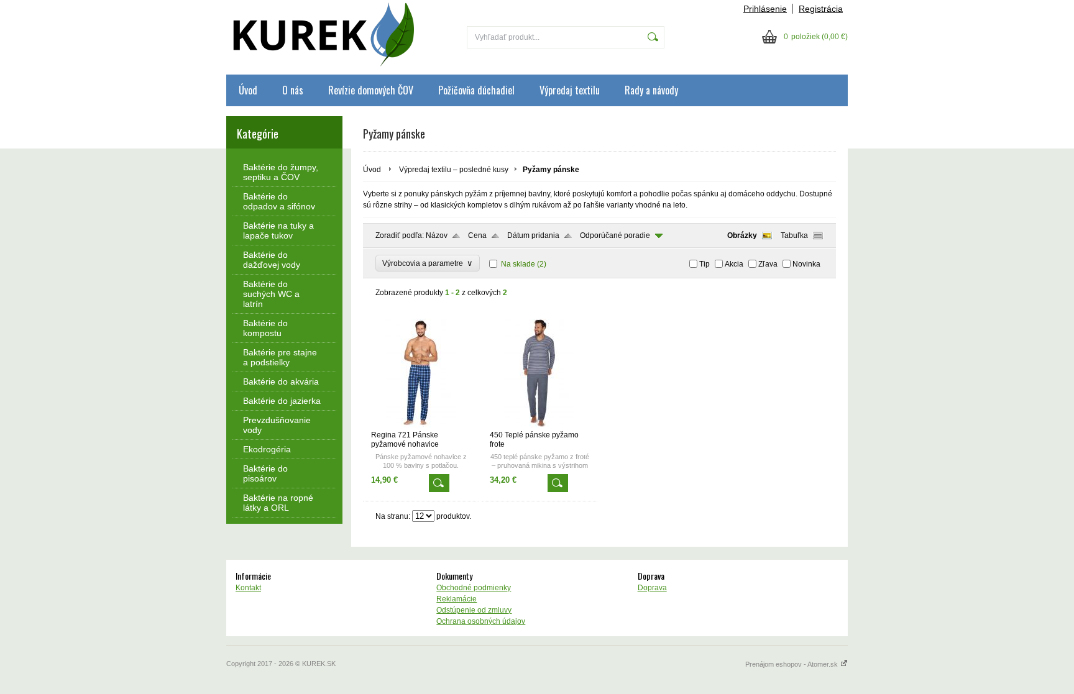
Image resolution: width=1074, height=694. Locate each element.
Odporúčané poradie (615, 235)
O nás (292, 90)
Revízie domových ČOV (370, 90)
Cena (477, 235)
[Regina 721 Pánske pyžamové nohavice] (420, 425)
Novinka (806, 264)
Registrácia (821, 9)
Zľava (768, 264)
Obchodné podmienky (473, 587)
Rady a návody (651, 90)
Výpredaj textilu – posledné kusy (453, 169)
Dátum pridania (533, 235)
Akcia (734, 264)
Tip (704, 264)
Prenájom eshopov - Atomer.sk (792, 664)
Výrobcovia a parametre (427, 263)
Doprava (652, 587)
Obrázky (742, 235)
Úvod (248, 90)
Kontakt (248, 587)
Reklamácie (456, 599)
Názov (437, 235)
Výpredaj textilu (569, 90)
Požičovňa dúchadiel (476, 90)
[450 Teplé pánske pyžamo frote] (539, 425)
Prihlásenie (765, 9)
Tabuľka (794, 235)
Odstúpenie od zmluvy (474, 610)
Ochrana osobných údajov (480, 621)
